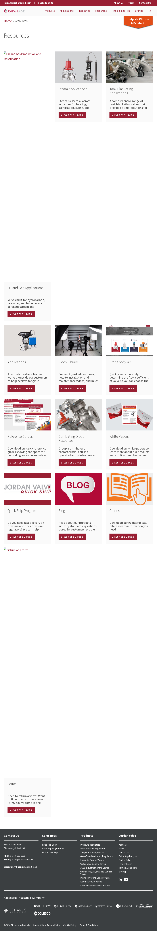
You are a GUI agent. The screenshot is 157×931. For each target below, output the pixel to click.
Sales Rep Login (49, 844)
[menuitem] (49, 11)
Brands (139, 10)
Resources (101, 10)
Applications (67, 10)
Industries (84, 10)
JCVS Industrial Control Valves (94, 867)
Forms (12, 784)
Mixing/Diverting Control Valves (95, 877)
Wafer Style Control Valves (93, 863)
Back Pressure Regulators (92, 848)
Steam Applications (73, 88)
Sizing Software (120, 362)
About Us (118, 2)
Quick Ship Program (22, 510)
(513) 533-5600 (45, 2)
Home (8, 21)
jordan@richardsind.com (17, 2)
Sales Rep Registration (53, 848)
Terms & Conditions (128, 867)
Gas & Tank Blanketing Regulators (96, 856)
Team (131, 2)
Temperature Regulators (92, 852)
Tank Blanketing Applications (121, 90)
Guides (114, 510)
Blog (62, 510)
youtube (126, 879)
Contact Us (145, 2)
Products (49, 10)
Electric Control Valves (91, 881)
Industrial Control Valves (92, 860)
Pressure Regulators (90, 844)
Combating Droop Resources (71, 438)
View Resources (21, 314)
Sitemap (122, 871)
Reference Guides (20, 436)
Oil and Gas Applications (25, 287)
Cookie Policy (125, 860)
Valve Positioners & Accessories (95, 885)
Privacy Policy (125, 863)
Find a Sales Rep (121, 10)
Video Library (68, 362)
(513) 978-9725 (30, 866)
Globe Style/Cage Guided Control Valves (96, 872)
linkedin (120, 879)
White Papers (119, 436)
